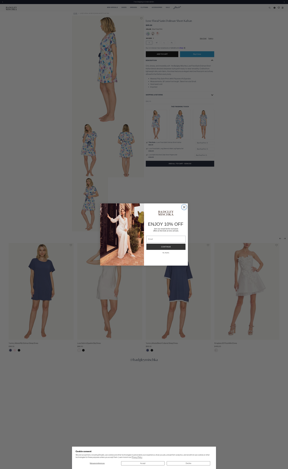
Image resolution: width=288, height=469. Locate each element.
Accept (142, 463)
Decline (188, 463)
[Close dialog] (184, 207)
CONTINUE (166, 247)
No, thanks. (166, 252)
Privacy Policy (137, 457)
